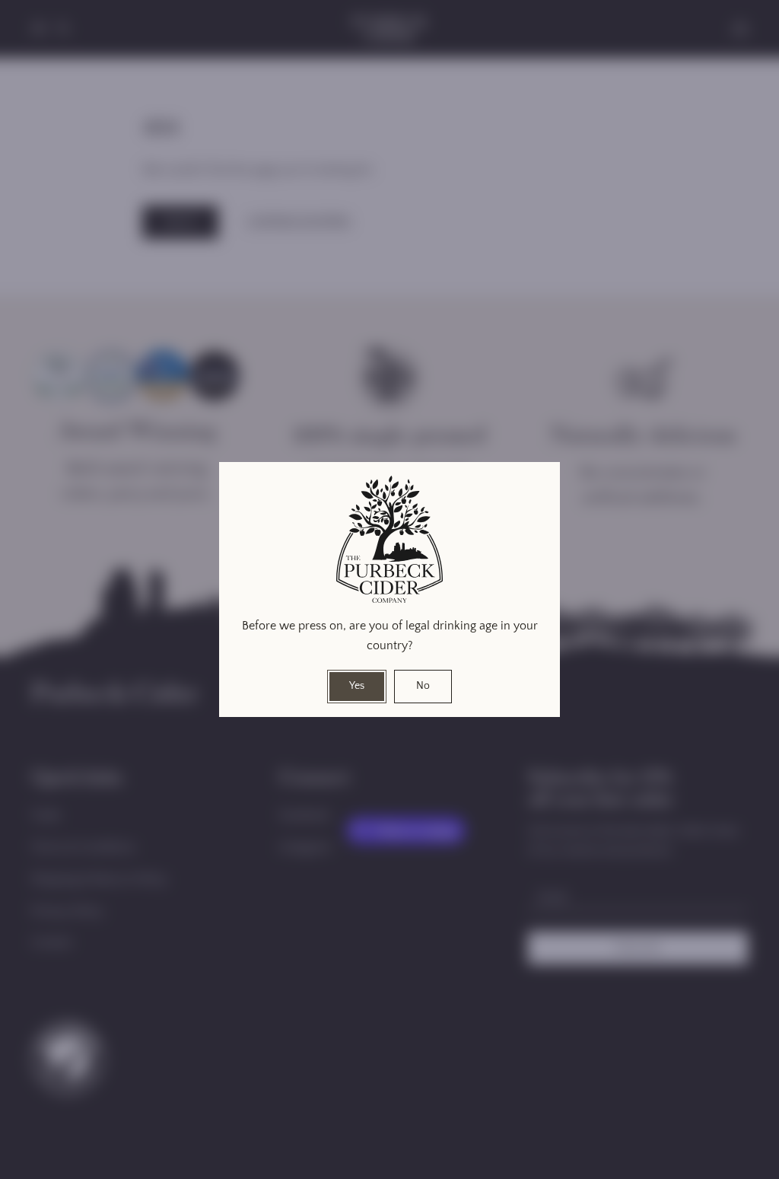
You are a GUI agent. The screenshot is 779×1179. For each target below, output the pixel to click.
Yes (356, 686)
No (423, 686)
